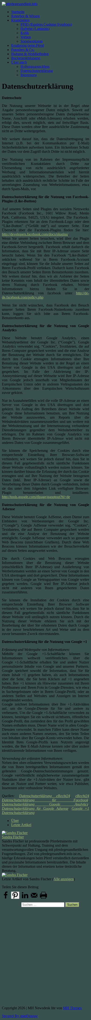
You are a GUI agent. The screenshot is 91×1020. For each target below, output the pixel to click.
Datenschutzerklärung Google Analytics (45, 804)
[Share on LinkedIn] (25, 898)
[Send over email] (34, 898)
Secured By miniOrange (20, 1016)
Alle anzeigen (63, 879)
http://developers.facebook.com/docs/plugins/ (35, 234)
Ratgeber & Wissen (25, 16)
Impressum (29, 75)
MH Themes (72, 1008)
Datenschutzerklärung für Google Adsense (35, 808)
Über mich (19, 62)
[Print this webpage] (43, 898)
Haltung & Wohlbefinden (30, 54)
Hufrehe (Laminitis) (35, 29)
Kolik (25, 33)
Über (15, 821)
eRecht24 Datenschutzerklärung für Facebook (45, 798)
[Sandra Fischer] (45, 833)
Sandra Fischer (13, 837)
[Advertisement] (45, 954)
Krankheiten (20, 20)
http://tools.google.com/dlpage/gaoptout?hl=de (36, 497)
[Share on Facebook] (5, 898)
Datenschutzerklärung (37, 71)
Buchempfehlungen (25, 58)
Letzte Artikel (21, 825)
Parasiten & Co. (23, 50)
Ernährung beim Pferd (27, 45)
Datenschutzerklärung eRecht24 (44, 796)
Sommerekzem (31, 41)
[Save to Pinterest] (15, 895)
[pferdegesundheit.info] (45, 4)
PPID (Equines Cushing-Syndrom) (46, 24)
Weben (26, 37)
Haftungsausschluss (35, 66)
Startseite (17, 12)
